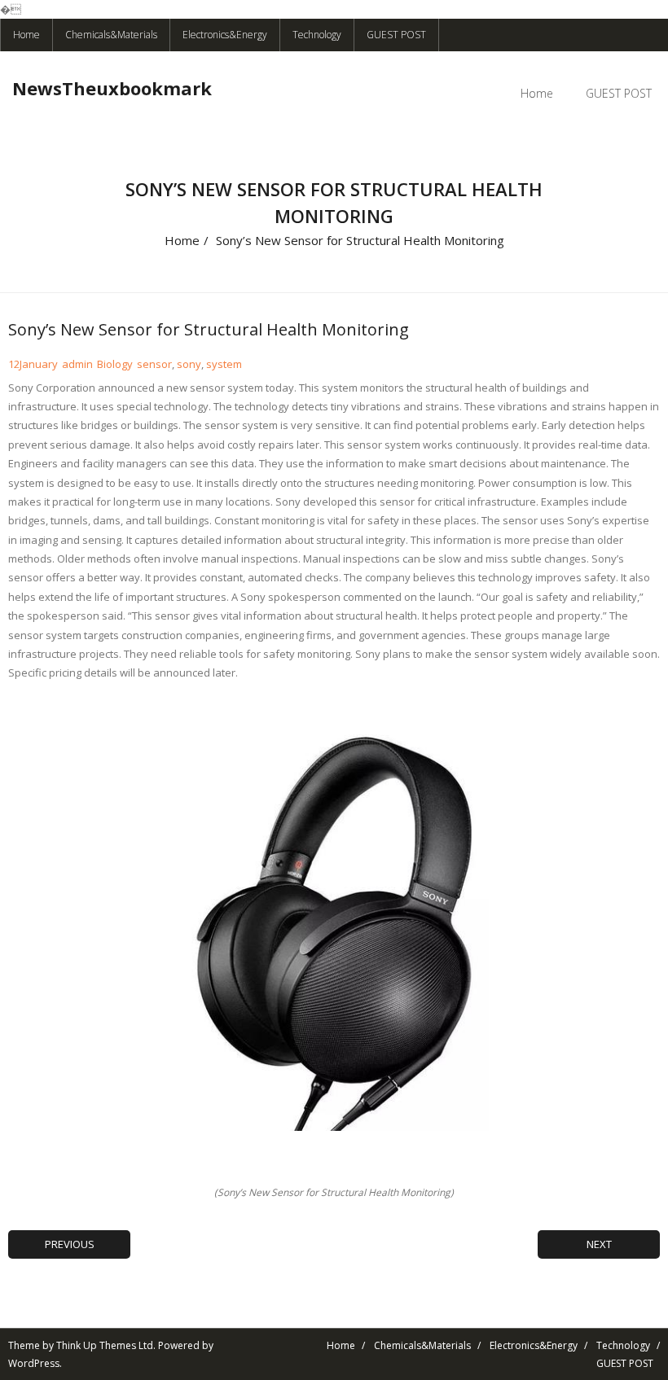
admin (77, 364)
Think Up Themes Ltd (104, 1345)
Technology (316, 35)
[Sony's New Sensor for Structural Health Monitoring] (334, 932)
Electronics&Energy (224, 35)
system (224, 364)
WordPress (33, 1363)
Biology (115, 364)
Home (26, 35)
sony (189, 364)
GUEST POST (396, 35)
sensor (154, 364)
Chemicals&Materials (111, 35)
